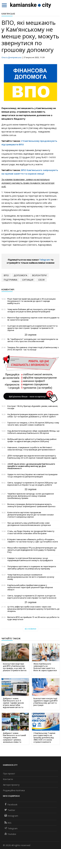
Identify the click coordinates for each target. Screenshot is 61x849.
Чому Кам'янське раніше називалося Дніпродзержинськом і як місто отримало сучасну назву (30, 577)
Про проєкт (9, 773)
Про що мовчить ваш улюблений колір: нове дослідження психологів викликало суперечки (29, 524)
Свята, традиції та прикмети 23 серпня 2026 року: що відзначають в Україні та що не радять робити (32, 484)
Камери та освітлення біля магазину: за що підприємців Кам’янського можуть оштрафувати (30, 559)
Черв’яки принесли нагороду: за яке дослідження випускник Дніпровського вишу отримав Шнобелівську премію (30, 496)
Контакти (8, 779)
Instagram (13, 815)
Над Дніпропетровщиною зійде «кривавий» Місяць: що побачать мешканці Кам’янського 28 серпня (33, 432)
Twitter (11, 810)
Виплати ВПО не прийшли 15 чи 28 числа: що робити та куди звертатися (33, 618)
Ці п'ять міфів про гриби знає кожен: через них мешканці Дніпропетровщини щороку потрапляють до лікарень (33, 609)
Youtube (12, 833)
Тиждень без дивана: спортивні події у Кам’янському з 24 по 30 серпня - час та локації (33, 348)
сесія (41, 279)
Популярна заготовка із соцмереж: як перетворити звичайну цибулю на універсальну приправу (31, 567)
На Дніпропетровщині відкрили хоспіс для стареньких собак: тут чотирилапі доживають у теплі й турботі (32, 415)
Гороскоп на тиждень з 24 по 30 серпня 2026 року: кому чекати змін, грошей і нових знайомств (33, 424)
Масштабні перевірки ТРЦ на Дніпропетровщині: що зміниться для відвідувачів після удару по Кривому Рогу (32, 550)
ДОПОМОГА (20, 275)
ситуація (27, 279)
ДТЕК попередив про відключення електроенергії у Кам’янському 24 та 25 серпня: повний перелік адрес (32, 457)
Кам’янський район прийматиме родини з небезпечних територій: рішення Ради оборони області (30, 587)
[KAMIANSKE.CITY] (30, 5)
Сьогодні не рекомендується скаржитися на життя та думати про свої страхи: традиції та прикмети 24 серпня (32, 328)
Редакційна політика (14, 790)
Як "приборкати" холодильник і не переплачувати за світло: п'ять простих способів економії (32, 340)
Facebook (12, 804)
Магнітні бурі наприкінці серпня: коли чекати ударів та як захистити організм (33, 319)
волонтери (39, 275)
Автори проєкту (11, 784)
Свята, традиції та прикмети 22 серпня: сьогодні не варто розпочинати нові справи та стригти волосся (31, 597)
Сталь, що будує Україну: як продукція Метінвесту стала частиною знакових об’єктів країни (30, 532)
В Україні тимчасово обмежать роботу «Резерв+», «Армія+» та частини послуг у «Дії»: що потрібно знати (32, 540)
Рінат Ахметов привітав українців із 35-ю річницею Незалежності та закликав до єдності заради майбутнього (31, 301)
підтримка (10, 279)
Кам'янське (8, 13)
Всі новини (30, 629)
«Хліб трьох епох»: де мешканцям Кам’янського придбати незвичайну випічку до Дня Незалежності (31, 466)
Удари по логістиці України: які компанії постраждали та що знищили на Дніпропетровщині (32, 475)
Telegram (44, 259)
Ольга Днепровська (11, 57)
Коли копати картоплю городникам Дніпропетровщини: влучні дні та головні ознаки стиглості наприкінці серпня (30, 514)
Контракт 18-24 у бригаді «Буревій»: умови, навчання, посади (32, 407)
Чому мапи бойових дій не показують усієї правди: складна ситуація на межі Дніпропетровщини (31, 310)
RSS (9, 822)
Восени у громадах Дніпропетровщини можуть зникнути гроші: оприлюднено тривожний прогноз (31, 505)
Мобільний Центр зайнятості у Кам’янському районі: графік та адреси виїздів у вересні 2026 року (32, 440)
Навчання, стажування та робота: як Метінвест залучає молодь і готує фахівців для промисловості (31, 448)
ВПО (6, 275)
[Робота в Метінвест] (30, 378)
